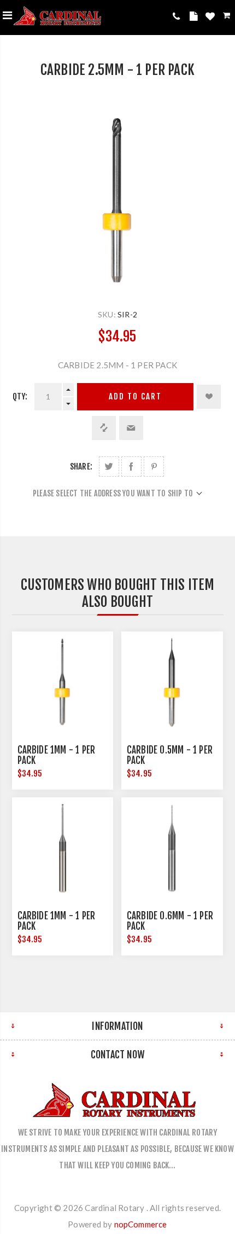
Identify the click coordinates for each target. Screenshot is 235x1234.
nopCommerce (140, 1224)
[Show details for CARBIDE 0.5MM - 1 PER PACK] (172, 682)
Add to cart (135, 396)
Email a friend (131, 428)
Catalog (195, 18)
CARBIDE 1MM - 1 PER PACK (56, 755)
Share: (81, 466)
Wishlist (211, 18)
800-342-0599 (178, 16)
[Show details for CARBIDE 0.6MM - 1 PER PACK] (172, 848)
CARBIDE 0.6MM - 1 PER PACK (170, 921)
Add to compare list (104, 428)
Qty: (20, 396)
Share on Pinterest (154, 466)
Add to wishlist (209, 397)
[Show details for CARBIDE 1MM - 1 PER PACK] (63, 682)
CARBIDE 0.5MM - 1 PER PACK (170, 755)
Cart (227, 17)
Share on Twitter (109, 466)
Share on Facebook (131, 466)
